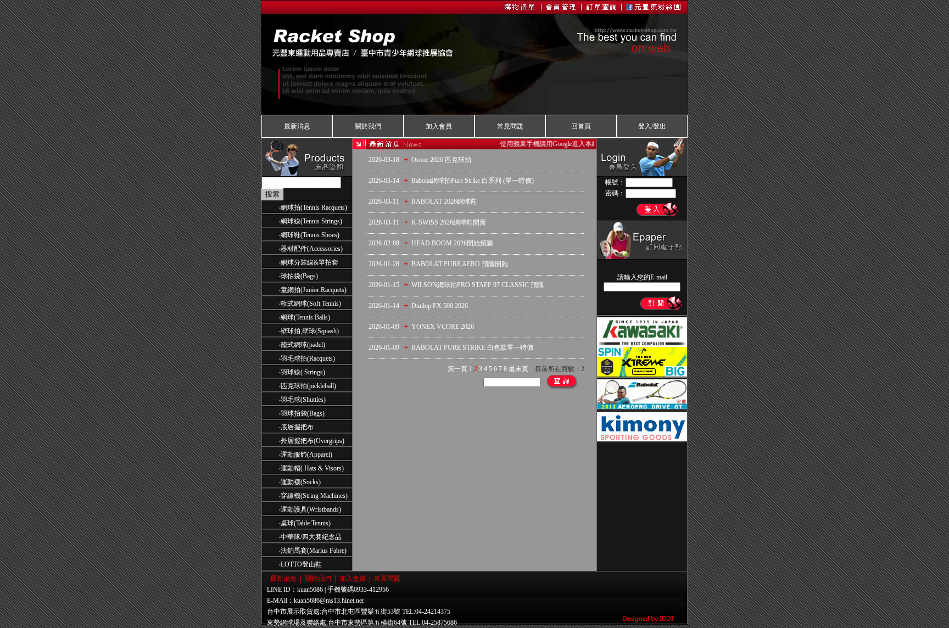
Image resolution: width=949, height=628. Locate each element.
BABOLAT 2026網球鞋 (444, 201)
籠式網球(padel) (303, 345)
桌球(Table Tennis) (306, 523)
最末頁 (518, 369)
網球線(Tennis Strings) (311, 221)
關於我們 (368, 126)
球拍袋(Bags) (299, 276)
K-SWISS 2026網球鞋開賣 (448, 222)
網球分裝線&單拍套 (309, 262)
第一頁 (457, 369)
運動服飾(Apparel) (306, 454)
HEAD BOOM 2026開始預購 (452, 243)
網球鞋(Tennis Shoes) (310, 235)
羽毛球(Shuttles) (303, 399)
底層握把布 (297, 427)
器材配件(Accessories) (312, 249)
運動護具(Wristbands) (311, 509)
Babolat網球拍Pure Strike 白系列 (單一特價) (472, 180)
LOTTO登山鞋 (301, 564)
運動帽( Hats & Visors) (312, 468)
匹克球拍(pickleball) (308, 386)
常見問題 (510, 126)
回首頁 (581, 126)
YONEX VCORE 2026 (442, 326)
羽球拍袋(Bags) (303, 413)
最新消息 (297, 126)
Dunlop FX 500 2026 (439, 306)
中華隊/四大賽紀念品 (311, 537)
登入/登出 (652, 126)
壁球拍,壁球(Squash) (310, 331)
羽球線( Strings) (303, 372)
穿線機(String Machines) (314, 496)
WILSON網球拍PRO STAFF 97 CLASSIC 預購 (477, 285)
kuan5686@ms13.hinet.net (329, 600)
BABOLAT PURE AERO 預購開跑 (459, 264)
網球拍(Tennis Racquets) (314, 207)
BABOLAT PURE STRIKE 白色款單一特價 (472, 347)
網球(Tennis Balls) (305, 317)
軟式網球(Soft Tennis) (311, 303)
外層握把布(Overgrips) (312, 441)
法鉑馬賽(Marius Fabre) (314, 550)
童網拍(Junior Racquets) (314, 290)
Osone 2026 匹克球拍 (441, 160)
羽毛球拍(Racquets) (308, 358)
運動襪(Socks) (301, 482)
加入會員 (439, 126)
